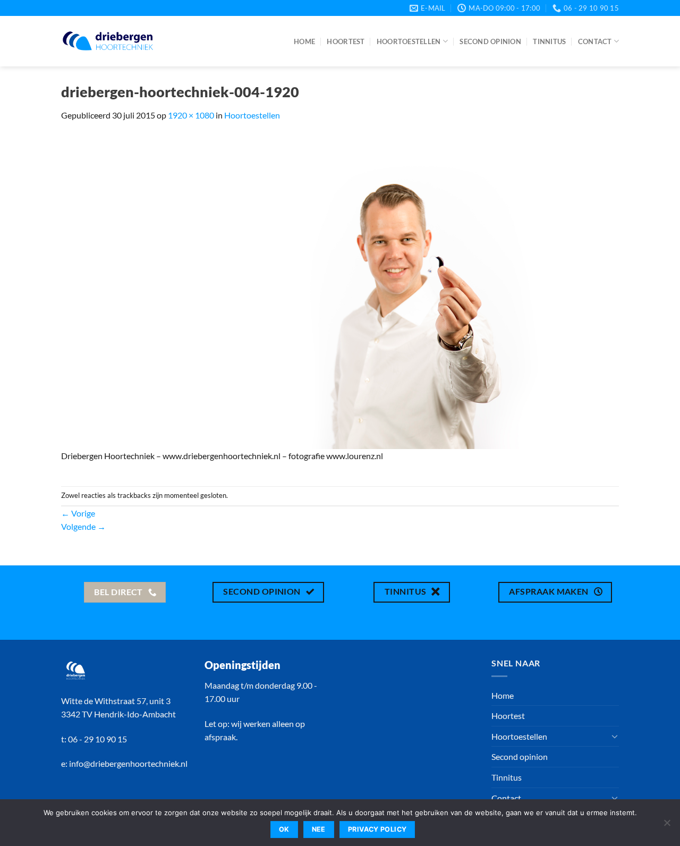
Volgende (83, 526)
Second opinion (490, 41)
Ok (284, 829)
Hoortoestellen (409, 41)
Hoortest (345, 41)
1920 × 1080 (191, 115)
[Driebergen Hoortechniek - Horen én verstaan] (108, 41)
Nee (319, 829)
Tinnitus (549, 41)
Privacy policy (377, 829)
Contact (595, 41)
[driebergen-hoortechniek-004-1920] (340, 290)
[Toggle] (614, 736)
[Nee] (666, 825)
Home (304, 41)
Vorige (78, 513)
